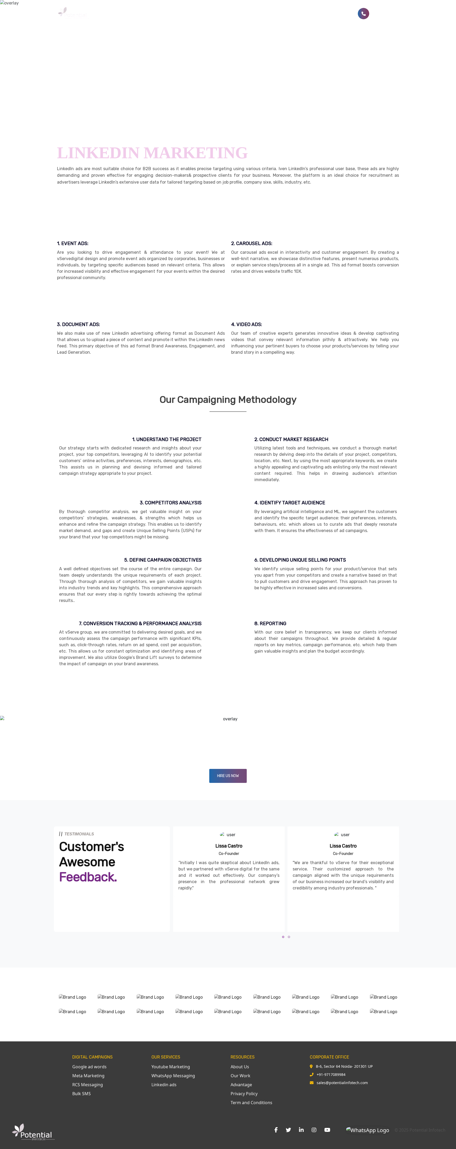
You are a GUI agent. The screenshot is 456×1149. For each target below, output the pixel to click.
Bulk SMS (275, 13)
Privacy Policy (244, 1094)
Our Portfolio (337, 13)
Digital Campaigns (239, 13)
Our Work (240, 1076)
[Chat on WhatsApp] (367, 1130)
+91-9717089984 (331, 1074)
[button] (283, 937)
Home (185, 13)
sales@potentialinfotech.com (342, 1082)
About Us (240, 1067)
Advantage (241, 1085)
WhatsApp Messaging (173, 1076)
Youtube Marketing (170, 1067)
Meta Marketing (88, 1076)
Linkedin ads (164, 1085)
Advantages (304, 13)
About (205, 13)
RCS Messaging (87, 1085)
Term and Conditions (251, 1102)
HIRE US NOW (228, 776)
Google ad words (89, 1067)
